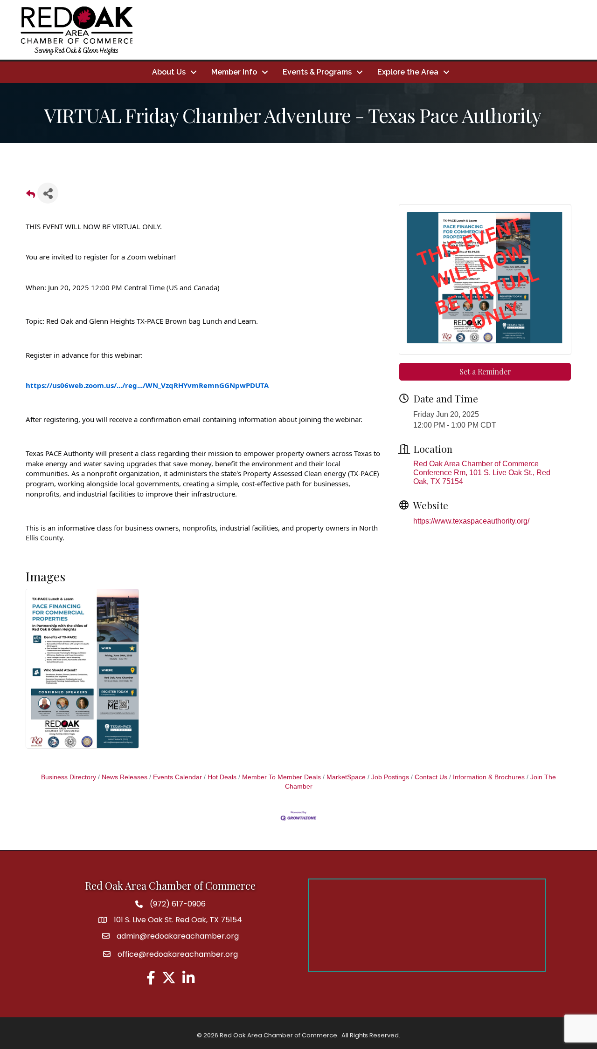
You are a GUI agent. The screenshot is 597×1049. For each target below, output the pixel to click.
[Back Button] (30, 196)
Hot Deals (222, 777)
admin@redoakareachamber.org (178, 936)
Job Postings (390, 777)
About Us (169, 72)
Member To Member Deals (281, 777)
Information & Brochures (489, 777)
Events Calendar (177, 777)
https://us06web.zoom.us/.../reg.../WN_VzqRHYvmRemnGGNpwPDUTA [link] (147, 385)
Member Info (234, 72)
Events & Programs (317, 72)
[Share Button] (47, 193)
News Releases (124, 777)
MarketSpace (346, 777)
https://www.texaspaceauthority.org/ (471, 521)
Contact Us (431, 777)
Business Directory (68, 777)
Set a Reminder (485, 371)
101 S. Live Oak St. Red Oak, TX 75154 (178, 919)
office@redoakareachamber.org (178, 954)
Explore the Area (407, 72)
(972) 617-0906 (178, 904)
